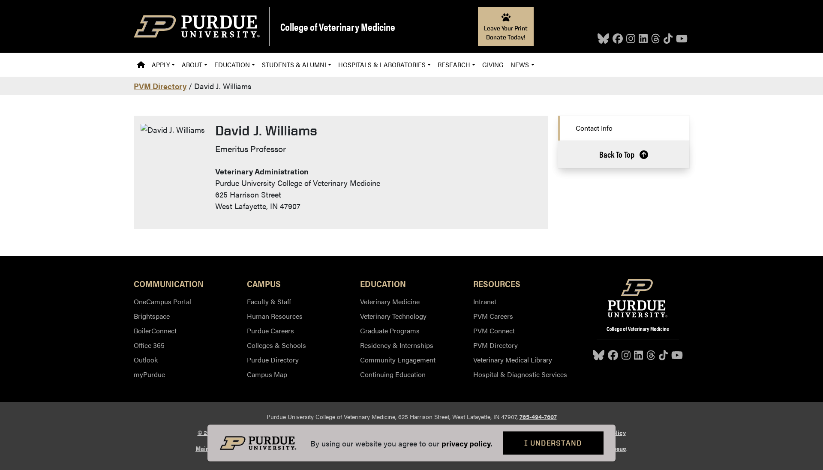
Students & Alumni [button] (294, 64)
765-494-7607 (538, 416)
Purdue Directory (273, 360)
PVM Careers (493, 316)
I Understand (553, 442)
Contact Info (594, 128)
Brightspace (152, 316)
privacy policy (466, 443)
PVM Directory (160, 86)
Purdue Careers (270, 330)
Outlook (146, 360)
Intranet (484, 301)
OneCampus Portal (162, 301)
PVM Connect (494, 330)
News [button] (520, 64)
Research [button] (454, 64)
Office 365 (149, 345)
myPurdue (149, 374)
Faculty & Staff (269, 301)
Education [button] (232, 64)
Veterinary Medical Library (512, 360)
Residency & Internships (396, 345)
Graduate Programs (390, 330)
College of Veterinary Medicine (337, 26)
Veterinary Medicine (390, 301)
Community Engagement (398, 360)
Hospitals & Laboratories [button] (382, 64)
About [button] (192, 64)
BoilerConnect (155, 330)
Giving (493, 64)
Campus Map (267, 374)
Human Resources (275, 316)
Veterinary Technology (393, 316)
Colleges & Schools (276, 345)
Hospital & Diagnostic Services (520, 374)
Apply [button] (161, 64)
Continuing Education (393, 374)
